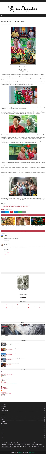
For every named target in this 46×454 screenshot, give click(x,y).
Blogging (7, 442)
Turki (12, 448)
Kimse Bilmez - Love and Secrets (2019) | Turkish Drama (15, 358)
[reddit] (28, 308)
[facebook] (38, 1)
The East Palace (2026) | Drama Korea (12, 363)
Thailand (8, 448)
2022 (23, 433)
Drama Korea (23, 412)
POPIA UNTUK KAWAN (5, 388)
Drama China (23, 408)
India (3, 446)
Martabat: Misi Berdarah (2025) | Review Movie (7, 226)
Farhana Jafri (3, 373)
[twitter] (40, 1)
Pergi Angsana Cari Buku (6, 393)
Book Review (23, 406)
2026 (23, 426)
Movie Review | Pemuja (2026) (7, 374)
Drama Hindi (23, 442)
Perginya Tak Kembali (5, 379)
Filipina (36, 444)
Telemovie (23, 421)
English (32, 444)
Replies (6, 241)
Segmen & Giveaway (35, 446)
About (5, 0)
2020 (23, 437)
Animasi (3, 442)
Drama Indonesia (23, 410)
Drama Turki (23, 417)
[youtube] (6, 308)
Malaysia (6, 209)
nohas (5, 235)
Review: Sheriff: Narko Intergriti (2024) (37, 225)
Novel (29, 446)
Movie (5, 19)
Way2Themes (20, 452)
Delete (7, 240)
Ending (28, 444)
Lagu (18, 446)
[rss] (39, 308)
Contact (9, 0)
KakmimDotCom (4, 382)
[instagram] (42, 1)
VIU (15, 448)
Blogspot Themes (32, 452)
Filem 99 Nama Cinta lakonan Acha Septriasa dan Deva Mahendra (16, 205)
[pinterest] (44, 1)
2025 (23, 428)
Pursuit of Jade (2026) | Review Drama (8, 335)
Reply (5, 240)
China (12, 442)
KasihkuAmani (4, 378)
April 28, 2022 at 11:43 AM (8, 236)
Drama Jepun (36, 442)
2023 (23, 431)
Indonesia (7, 446)
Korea (15, 446)
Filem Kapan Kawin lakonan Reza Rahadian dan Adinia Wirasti (15, 206)
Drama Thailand (23, 415)
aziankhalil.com (4, 392)
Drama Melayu (10, 444)
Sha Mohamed (7, 244)
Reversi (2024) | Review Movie (21, 225)
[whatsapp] (17, 308)
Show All (3, 395)
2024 (23, 430)
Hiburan (40, 444)
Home (2, 0)
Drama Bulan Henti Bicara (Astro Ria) (12, 348)
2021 (23, 435)
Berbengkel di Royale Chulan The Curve (8, 383)
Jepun (11, 446)
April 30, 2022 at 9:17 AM (7, 246)
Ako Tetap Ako (4, 387)
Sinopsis (42, 446)
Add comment (7, 254)
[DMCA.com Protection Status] (23, 298)
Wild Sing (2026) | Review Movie (11, 353)
